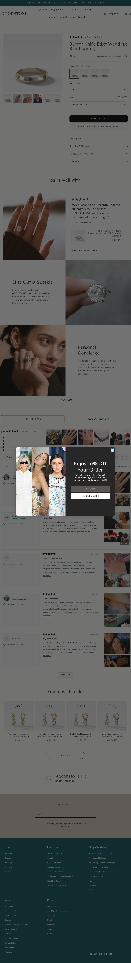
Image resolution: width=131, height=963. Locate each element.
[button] (90, 496)
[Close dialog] (112, 450)
